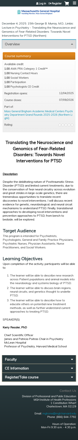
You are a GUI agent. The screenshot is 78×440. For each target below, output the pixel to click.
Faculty (11, 359)
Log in (42, 3)
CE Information (17, 368)
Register (57, 3)
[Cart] (66, 5)
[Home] (39, 11)
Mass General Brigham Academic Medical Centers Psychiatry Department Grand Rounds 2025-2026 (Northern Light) (38, 115)
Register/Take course (21, 377)
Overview (12, 44)
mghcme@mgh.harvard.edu (59, 413)
